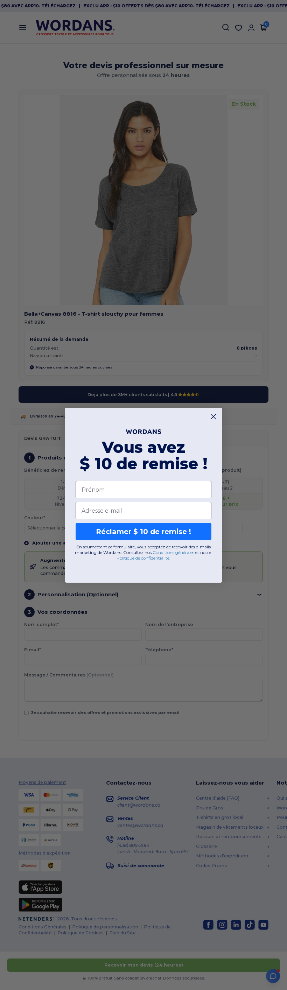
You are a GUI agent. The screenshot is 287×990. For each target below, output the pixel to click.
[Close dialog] (213, 416)
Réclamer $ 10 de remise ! (143, 531)
